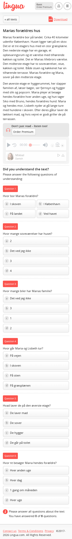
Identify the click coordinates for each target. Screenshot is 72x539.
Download (60, 19)
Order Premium (23, 132)
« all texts (11, 19)
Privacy (49, 531)
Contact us (10, 531)
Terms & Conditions (30, 531)
